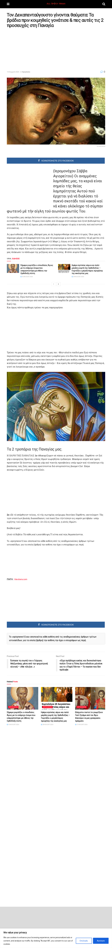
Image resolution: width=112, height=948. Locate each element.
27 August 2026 (81, 724)
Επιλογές (84, 941)
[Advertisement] (30, 49)
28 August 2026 (78, 276)
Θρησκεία (26, 72)
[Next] (58, 284)
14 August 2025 (13, 72)
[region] (56, 938)
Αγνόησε (101, 941)
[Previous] (53, 284)
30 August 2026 (27, 276)
